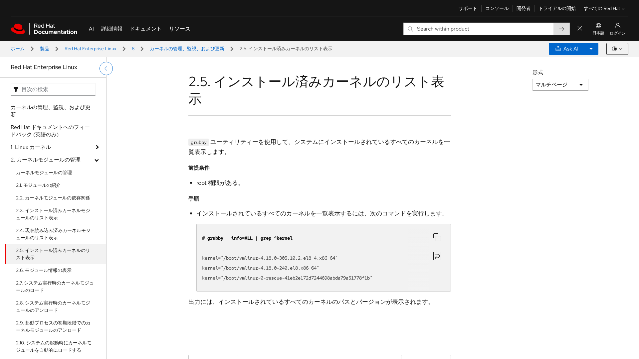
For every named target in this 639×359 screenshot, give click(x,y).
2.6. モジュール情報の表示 (44, 270)
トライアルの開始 (557, 8)
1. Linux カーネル (31, 147)
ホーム (18, 49)
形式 (537, 72)
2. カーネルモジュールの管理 (46, 159)
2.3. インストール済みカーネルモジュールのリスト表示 (53, 214)
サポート (468, 8)
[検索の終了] (579, 28)
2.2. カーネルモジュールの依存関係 (53, 198)
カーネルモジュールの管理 (44, 173)
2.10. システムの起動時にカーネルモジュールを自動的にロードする (54, 346)
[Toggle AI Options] (591, 49)
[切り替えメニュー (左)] (106, 68)
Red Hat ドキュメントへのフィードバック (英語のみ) (50, 131)
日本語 (598, 33)
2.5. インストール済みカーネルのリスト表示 (53, 254)
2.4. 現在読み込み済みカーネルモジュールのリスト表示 (53, 234)
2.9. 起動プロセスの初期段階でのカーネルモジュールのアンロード (53, 326)
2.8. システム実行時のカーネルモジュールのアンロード (53, 306)
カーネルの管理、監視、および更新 (187, 49)
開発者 (524, 8)
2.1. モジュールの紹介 (38, 185)
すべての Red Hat (602, 8)
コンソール (497, 8)
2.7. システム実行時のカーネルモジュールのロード (55, 286)
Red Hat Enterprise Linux (90, 49)
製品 (44, 49)
